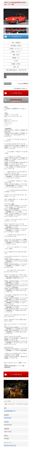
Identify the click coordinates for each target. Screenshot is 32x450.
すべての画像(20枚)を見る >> (16, 36)
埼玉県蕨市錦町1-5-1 (10, 411)
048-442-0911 (7, 417)
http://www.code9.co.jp (10, 445)
